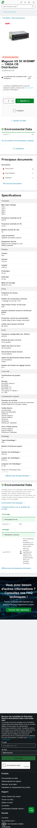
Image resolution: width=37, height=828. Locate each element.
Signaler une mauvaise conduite (12, 824)
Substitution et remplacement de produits (16, 787)
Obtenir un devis (7, 802)
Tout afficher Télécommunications (13, 18)
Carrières (5, 818)
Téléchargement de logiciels (11, 781)
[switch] (4, 824)
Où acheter (5, 806)
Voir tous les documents (12, 184)
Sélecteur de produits (9, 784)
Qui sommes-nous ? (8, 821)
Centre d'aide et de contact (11, 796)
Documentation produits (10, 778)
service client (29, 88)
